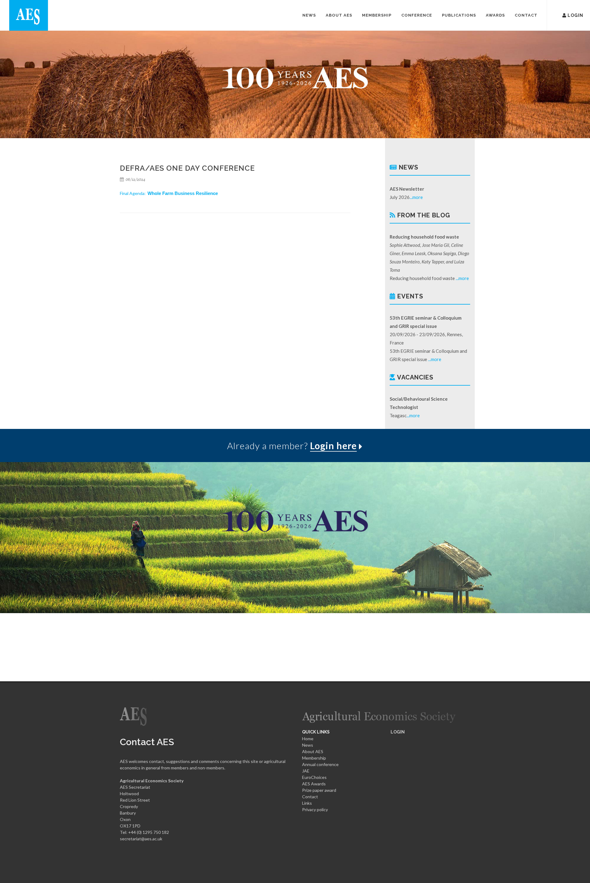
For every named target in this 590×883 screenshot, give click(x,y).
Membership (314, 757)
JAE (305, 770)
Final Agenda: (169, 193)
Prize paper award (319, 790)
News (307, 745)
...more (416, 197)
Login (566, 15)
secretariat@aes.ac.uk (141, 838)
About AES (312, 751)
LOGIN (398, 731)
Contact (310, 796)
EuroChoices (314, 777)
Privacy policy (315, 809)
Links (307, 803)
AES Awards (314, 783)
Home (307, 738)
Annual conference (320, 764)
